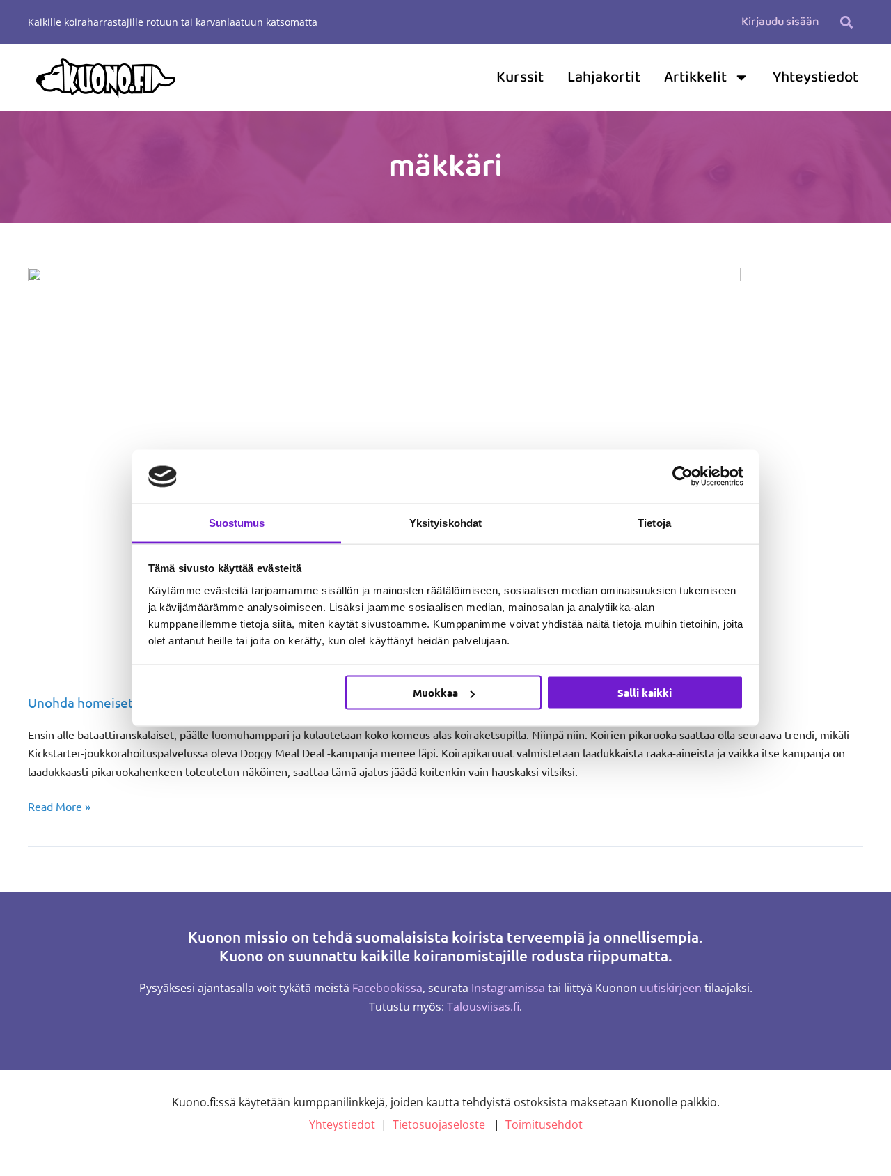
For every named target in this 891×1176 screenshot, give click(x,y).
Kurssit (520, 77)
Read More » (59, 805)
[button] (846, 21)
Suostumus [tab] (237, 522)
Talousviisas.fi (483, 1006)
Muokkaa (435, 692)
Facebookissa (387, 988)
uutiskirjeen (671, 988)
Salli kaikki (644, 692)
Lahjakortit (603, 77)
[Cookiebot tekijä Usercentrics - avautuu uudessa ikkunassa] (682, 476)
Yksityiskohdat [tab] (445, 522)
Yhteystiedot (815, 77)
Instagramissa (508, 988)
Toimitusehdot (544, 1124)
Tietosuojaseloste (439, 1124)
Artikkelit (695, 77)
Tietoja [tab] (654, 522)
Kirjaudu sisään (780, 22)
